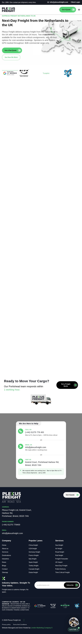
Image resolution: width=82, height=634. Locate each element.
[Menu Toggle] (79, 10)
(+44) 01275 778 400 (34, 432)
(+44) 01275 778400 (11, 525)
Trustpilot (46, 73)
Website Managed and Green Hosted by (27, 628)
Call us (28, 429)
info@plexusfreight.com (35, 447)
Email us (28, 445)
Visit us (28, 459)
